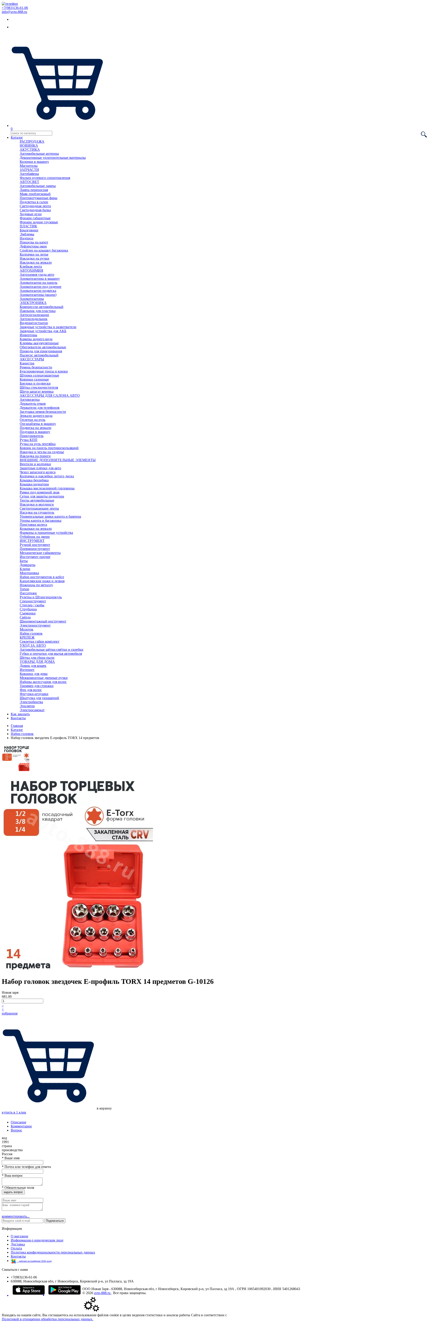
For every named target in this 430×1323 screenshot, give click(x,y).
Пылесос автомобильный (39, 355)
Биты (24, 561)
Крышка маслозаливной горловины (47, 488)
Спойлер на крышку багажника (44, 250)
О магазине (19, 1236)
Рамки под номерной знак (40, 492)
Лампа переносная (34, 190)
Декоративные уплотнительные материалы (53, 157)
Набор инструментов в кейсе (42, 577)
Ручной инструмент (35, 545)
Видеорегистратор (34, 323)
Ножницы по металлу (36, 585)
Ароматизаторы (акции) (38, 295)
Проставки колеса (33, 524)
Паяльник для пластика (38, 311)
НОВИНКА (29, 145)
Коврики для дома (33, 674)
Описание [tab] (18, 1122)
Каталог (17, 137)
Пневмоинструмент (35, 549)
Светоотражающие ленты (39, 508)
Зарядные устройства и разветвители (48, 327)
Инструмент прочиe (35, 557)
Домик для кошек (33, 666)
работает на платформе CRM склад (34, 1261)
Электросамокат (32, 710)
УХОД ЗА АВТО (33, 645)
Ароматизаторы (32, 299)
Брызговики (29, 230)
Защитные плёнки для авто (40, 468)
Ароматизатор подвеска (38, 291)
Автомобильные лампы (38, 186)
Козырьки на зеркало (36, 528)
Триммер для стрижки (37, 686)
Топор (24, 589)
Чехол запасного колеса (38, 472)
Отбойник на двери (35, 537)
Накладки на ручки (34, 258)
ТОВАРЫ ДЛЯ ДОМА (37, 662)
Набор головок (31, 633)
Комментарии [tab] (21, 1126)
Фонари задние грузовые (39, 222)
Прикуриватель (31, 436)
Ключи (25, 569)
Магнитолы (29, 166)
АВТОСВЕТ (29, 182)
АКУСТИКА (30, 149)
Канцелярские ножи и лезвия (42, 581)
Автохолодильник (33, 319)
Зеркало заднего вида (36, 416)
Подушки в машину (35, 432)
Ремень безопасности (36, 367)
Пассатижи (28, 593)
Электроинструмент (35, 625)
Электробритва (31, 702)
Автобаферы (29, 174)
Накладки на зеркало (36, 262)
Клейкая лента (31, 266)
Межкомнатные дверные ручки (44, 678)
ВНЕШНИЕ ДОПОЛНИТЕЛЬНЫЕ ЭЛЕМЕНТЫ (58, 460)
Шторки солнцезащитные (39, 375)
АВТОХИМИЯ (31, 270)
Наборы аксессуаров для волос (43, 682)
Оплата (16, 1248)
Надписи (26, 238)
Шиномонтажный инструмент (43, 621)
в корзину (104, 1108)
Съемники (28, 613)
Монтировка (29, 573)
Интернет (27, 670)
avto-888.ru (102, 1293)
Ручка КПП (28, 440)
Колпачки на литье (34, 254)
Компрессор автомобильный (41, 307)
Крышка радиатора (34, 484)
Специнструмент (33, 601)
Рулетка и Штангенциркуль (41, 597)
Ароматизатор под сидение (40, 287)
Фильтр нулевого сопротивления (45, 178)
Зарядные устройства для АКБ (43, 331)
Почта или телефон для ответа (26, 1167)
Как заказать (20, 714)
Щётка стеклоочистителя (39, 387)
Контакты (18, 718)
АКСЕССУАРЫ (32, 359)
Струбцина (28, 609)
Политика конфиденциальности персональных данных (53, 1252)
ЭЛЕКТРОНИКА (33, 303)
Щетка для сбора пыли (37, 657)
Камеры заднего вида (36, 339)
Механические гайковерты (40, 553)
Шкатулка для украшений (39, 698)
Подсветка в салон (34, 202)
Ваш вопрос (12, 1175)
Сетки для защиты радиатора (42, 496)
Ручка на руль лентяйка (38, 444)
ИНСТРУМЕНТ (32, 541)
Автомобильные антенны (39, 153)
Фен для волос (31, 690)
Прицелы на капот (34, 242)
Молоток (26, 629)
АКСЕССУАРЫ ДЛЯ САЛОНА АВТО (50, 395)
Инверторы (28, 335)
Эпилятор (27, 706)
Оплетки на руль (32, 420)
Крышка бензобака (34, 480)
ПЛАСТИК (28, 226)
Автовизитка (30, 399)
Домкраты (27, 565)
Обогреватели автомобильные (43, 347)
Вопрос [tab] (16, 1130)
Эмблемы (27, 234)
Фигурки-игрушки (34, 694)
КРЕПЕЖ (27, 637)
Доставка (18, 1244)
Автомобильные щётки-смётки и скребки (51, 649)
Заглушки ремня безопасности (43, 412)
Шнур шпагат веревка (37, 391)
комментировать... (16, 1216)
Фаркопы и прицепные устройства (46, 532)
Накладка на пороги (35, 456)
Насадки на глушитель (37, 512)
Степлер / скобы (32, 605)
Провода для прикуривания (41, 351)
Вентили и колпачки (35, 464)
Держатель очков (33, 403)
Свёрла (25, 617)
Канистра (27, 363)
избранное (10, 1013)
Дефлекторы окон (33, 246)
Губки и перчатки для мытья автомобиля (51, 653)
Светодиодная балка (35, 210)
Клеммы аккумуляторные (39, 343)
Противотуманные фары (38, 198)
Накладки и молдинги (37, 504)
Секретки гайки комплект (39, 641)
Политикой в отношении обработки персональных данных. (47, 1319)
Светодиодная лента (35, 206)
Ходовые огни (31, 214)
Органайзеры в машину (38, 424)
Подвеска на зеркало (35, 428)
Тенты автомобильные (37, 500)
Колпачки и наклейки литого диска (47, 476)
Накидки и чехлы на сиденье (42, 452)
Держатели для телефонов (40, 407)
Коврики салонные (34, 379)
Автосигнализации (34, 315)
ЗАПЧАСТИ (29, 170)
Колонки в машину (34, 162)
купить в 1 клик (14, 1112)
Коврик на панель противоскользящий (49, 448)
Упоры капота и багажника (40, 520)
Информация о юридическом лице (37, 1240)
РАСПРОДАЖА (32, 141)
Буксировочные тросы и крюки (44, 371)
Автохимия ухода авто (37, 274)
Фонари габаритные (35, 218)
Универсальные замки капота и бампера (50, 516)
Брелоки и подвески (35, 383)
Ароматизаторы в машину (40, 278)
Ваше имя (10, 1158)
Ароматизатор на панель (38, 282)
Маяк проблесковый (35, 194)
